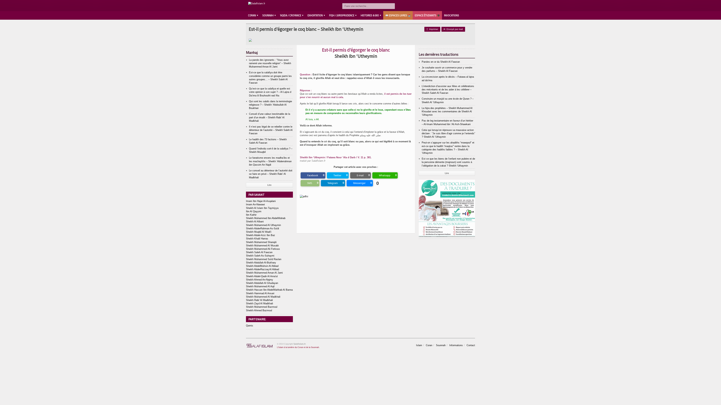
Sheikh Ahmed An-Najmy (259, 279)
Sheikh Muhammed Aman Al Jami (264, 272)
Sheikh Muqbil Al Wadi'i (258, 231)
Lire (269, 185)
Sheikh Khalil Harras (257, 238)
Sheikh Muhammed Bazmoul (261, 306)
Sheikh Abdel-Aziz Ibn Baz (260, 235)
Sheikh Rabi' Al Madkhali (259, 300)
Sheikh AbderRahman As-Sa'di (262, 228)
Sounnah (441, 345)
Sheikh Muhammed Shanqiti (261, 242)
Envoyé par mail (453, 29)
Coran (429, 345)
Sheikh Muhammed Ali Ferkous (263, 249)
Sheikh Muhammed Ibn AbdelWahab (265, 218)
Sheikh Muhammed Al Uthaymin (263, 225)
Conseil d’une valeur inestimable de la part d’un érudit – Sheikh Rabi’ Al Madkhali (269, 117)
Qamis (249, 325)
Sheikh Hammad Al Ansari (260, 293)
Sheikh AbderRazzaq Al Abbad (262, 269)
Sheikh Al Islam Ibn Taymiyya (262, 208)
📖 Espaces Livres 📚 (398, 15)
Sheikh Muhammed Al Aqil (260, 286)
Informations (456, 345)
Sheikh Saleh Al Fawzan (259, 252)
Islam (419, 345)
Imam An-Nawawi (255, 204)
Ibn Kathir (251, 214)
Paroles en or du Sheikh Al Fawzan (441, 61)
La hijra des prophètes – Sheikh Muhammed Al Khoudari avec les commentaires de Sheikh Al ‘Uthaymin (447, 111)
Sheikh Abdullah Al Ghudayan (262, 283)
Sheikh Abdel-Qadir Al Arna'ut (262, 276)
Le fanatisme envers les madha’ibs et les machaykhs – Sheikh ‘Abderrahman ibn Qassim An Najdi (270, 161)
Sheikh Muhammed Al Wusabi (262, 245)
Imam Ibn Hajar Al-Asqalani (261, 201)
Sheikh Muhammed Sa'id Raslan (263, 259)
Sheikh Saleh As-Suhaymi (260, 255)
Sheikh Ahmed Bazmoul (259, 310)
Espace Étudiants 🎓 (427, 15)
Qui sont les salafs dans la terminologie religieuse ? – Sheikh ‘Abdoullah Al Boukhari (270, 105)
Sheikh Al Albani (255, 221)
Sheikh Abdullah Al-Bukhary (261, 262)
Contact (471, 345)
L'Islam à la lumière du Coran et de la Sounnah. (298, 347)
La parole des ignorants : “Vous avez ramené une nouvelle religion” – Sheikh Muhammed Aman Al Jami (270, 63)
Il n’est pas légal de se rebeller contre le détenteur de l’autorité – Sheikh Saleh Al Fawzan (271, 130)
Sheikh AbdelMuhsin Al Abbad (262, 266)
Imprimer (432, 29)
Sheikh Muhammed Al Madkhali (263, 296)
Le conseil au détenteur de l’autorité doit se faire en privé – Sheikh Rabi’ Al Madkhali (270, 174)
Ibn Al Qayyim (253, 211)
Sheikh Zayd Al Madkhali (259, 303)
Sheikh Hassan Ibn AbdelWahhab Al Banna (269, 289)
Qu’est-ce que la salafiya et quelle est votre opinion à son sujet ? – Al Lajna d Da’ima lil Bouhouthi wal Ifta (270, 92)
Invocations (451, 15)
